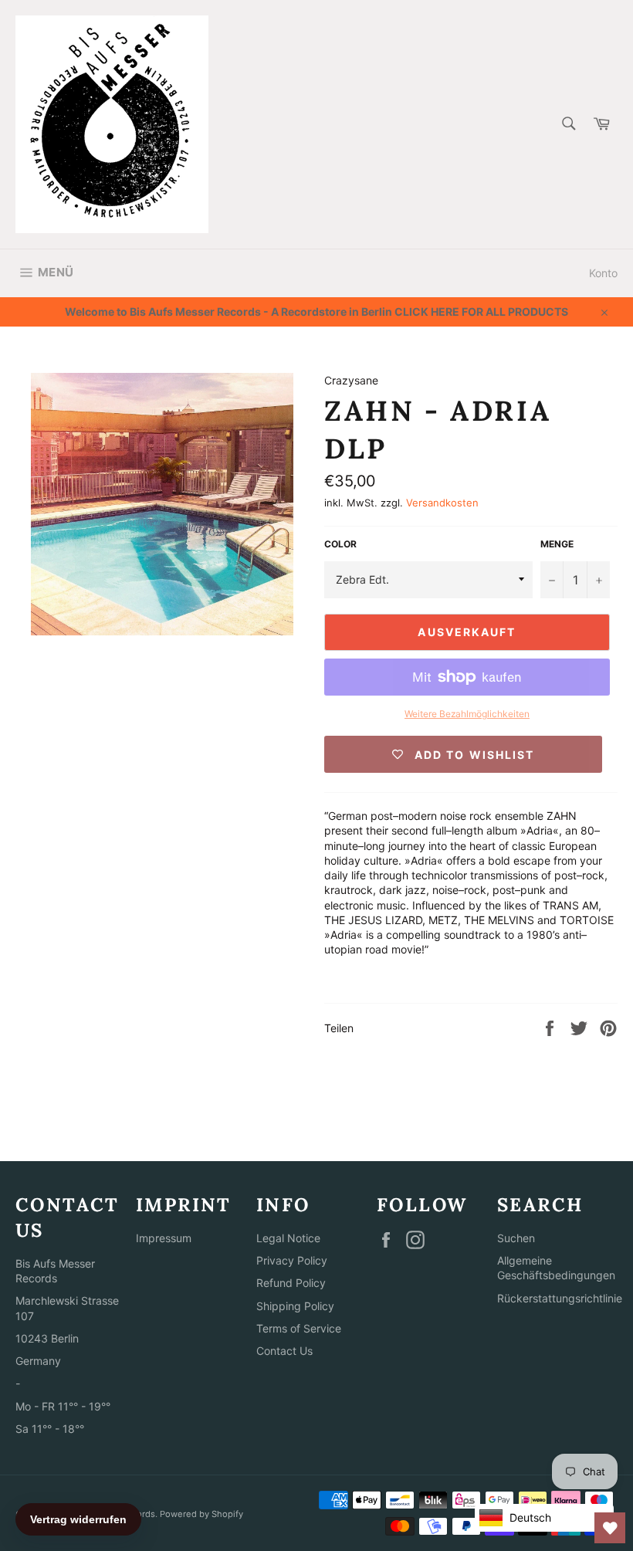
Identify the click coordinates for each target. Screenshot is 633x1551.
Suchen (516, 1238)
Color (340, 544)
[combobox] (567, 124)
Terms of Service (298, 1328)
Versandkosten (442, 502)
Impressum (163, 1238)
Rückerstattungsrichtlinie (559, 1298)
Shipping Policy (295, 1305)
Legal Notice (288, 1238)
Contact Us (284, 1350)
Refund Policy (291, 1282)
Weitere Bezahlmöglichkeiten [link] (467, 714)
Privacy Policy (291, 1260)
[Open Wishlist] (609, 1527)
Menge (557, 544)
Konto (603, 272)
